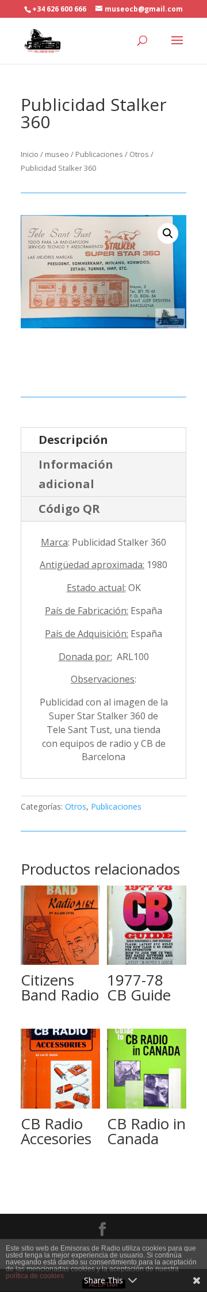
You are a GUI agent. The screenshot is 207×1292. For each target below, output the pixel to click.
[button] (168, 233)
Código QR (69, 508)
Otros (139, 154)
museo (57, 154)
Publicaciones (99, 154)
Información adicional (76, 474)
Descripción (73, 439)
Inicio (30, 154)
